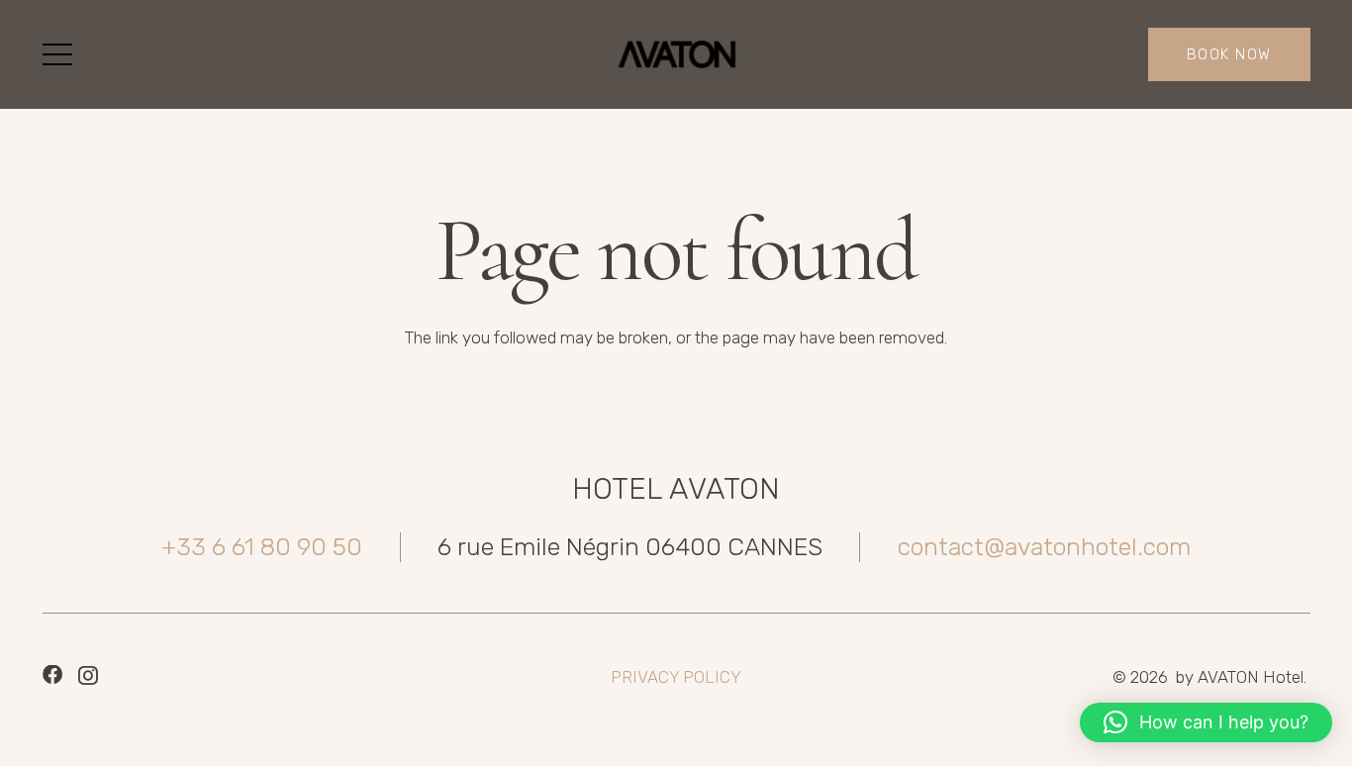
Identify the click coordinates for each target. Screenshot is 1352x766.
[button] (57, 54)
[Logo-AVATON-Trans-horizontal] (676, 54)
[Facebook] (52, 675)
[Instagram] (88, 676)
